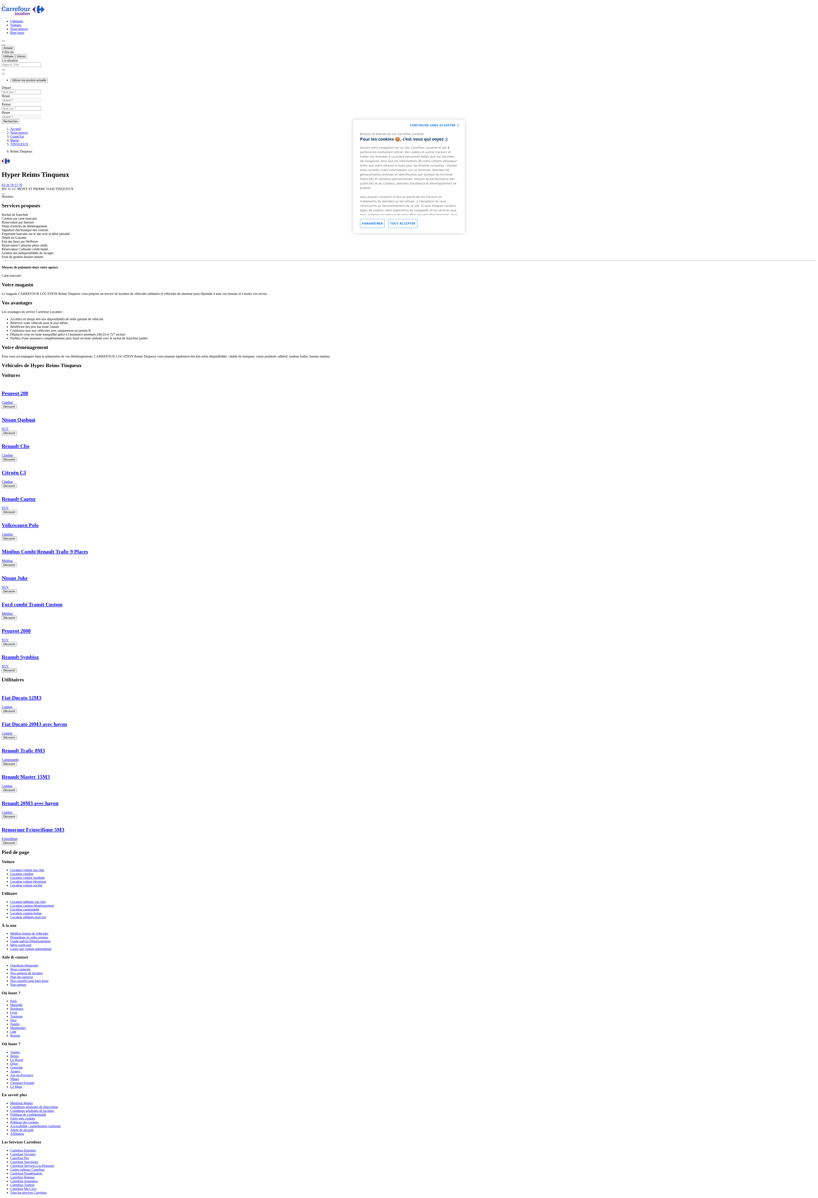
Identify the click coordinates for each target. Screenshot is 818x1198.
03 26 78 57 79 (12, 185)
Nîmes (14, 1079)
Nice (13, 1020)
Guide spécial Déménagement (30, 941)
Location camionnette (24, 909)
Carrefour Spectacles (24, 1162)
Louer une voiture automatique (31, 949)
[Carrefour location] (23, 14)
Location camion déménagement (32, 905)
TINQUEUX (19, 144)
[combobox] (409, 67)
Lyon (13, 1012)
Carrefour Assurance (24, 1181)
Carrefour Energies (23, 1150)
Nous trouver (19, 29)
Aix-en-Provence (21, 1075)
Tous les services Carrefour (28, 1192)
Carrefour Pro (19, 1158)
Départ (6, 87)
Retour (6, 104)
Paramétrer (372, 223)
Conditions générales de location (32, 1111)
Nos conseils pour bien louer (29, 981)
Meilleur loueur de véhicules (29, 933)
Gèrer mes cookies (22, 1118)
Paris (13, 1001)
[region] (409, 176)
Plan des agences (21, 977)
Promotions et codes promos (29, 937)
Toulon (15, 1052)
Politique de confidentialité (28, 1114)
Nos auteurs (18, 984)
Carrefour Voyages (23, 1154)
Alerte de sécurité (22, 1130)
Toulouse (16, 1016)
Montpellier (18, 1028)
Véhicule (8, 52)
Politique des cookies (24, 1122)
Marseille (16, 1005)
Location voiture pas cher (27, 870)
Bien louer (17, 33)
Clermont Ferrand (22, 1083)
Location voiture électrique (28, 881)
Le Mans (16, 1086)
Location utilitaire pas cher (28, 902)
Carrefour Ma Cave (23, 1189)
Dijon (14, 1063)
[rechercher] (3, 73)
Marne (14, 140)
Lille (13, 1032)
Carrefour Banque (22, 1177)
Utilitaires (16, 21)
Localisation (10, 60)
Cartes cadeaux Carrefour (27, 1169)
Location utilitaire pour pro (28, 917)
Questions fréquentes (24, 965)
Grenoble (16, 1067)
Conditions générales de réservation (34, 1107)
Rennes (15, 1035)
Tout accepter (402, 223)
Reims (14, 1056)
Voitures (15, 25)
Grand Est (17, 136)
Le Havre (16, 1060)
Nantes (15, 1024)
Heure (6, 96)
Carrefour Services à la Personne (32, 1166)
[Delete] (3, 70)
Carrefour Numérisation (26, 1173)
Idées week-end (20, 945)
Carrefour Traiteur (22, 1185)
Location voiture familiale (27, 877)
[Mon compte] (3, 41)
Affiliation (17, 1134)
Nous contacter (20, 969)
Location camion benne (26, 913)
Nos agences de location (26, 973)
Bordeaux (16, 1009)
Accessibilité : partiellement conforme (35, 1126)
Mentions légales (21, 1103)
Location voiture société (26, 885)
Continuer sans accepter (432, 125)
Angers (15, 1071)
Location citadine (21, 874)
